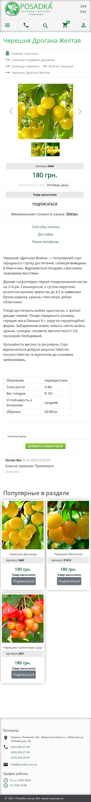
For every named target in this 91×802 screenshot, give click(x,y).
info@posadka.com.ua (24, 764)
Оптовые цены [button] (58, 185)
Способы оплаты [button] (45, 227)
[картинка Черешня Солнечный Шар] (23, 618)
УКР (83, 6)
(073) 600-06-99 (20, 757)
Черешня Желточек (68, 554)
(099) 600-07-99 (20, 752)
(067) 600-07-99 (20, 747)
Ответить (12, 472)
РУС (83, 12)
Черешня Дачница (23, 554)
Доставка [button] (45, 234)
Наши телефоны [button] (45, 242)
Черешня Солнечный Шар (22, 647)
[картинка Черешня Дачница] (23, 525)
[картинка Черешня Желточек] (68, 525)
